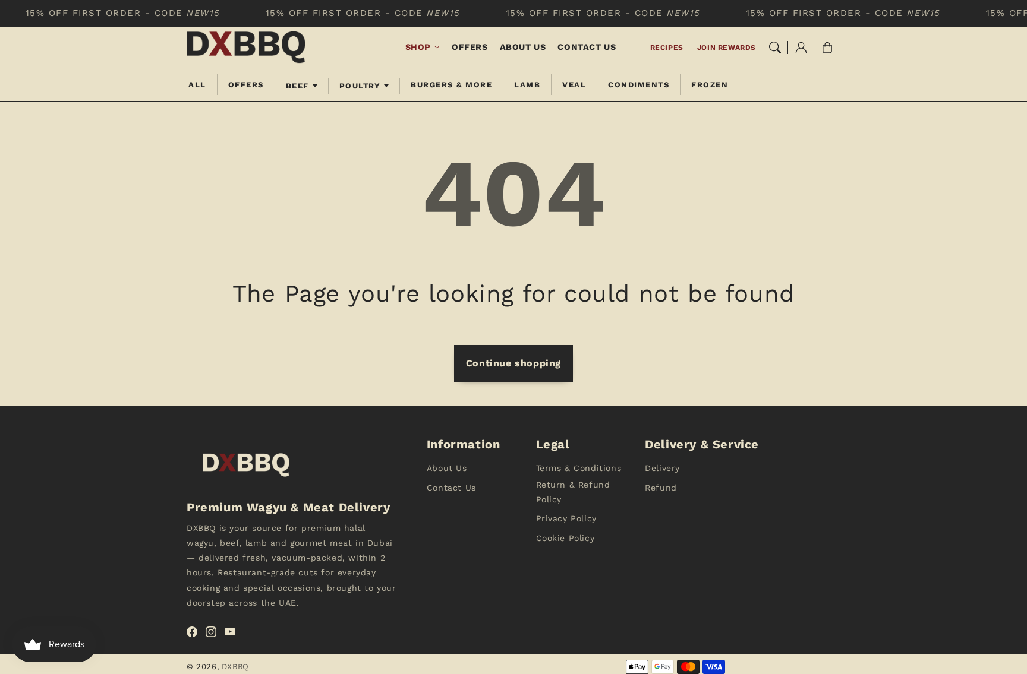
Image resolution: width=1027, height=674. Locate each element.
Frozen (709, 84)
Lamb (527, 84)
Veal (574, 84)
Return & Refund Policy (573, 492)
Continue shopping (513, 363)
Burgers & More (451, 84)
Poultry (360, 85)
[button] (775, 47)
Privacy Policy (566, 518)
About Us (447, 468)
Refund (661, 487)
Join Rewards (726, 47)
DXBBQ (235, 666)
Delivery (662, 468)
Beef (297, 85)
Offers (246, 84)
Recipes (666, 47)
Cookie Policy (565, 538)
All (197, 84)
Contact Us (451, 487)
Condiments (638, 84)
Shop (418, 47)
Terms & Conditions (579, 468)
